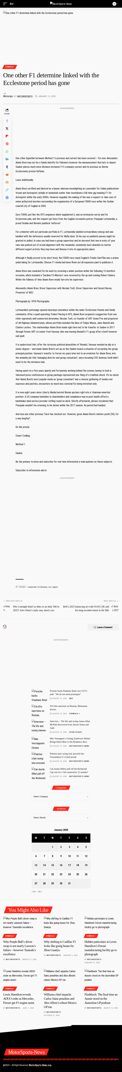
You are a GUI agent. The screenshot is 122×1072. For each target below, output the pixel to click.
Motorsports (25, 96)
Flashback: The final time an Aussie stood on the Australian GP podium (101, 998)
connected (31, 587)
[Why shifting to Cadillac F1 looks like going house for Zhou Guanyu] (61, 926)
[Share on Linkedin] (7, 159)
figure (55, 587)
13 (36, 865)
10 (69, 856)
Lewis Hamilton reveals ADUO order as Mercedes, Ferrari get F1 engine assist (18, 998)
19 (86, 865)
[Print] (7, 197)
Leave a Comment (104, 627)
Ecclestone (42, 587)
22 (52, 874)
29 (52, 883)
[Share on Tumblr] (7, 167)
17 (69, 865)
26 (86, 874)
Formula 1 (9, 67)
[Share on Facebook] (7, 121)
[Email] (7, 182)
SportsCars (75, 732)
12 (86, 856)
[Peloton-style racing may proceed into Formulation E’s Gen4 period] (39, 758)
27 (36, 883)
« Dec (34, 891)
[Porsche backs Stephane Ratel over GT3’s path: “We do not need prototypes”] (39, 695)
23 (61, 874)
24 (69, 874)
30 (61, 883)
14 (44, 865)
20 (36, 874)
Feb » (40, 891)
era (49, 587)
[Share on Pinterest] (7, 144)
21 (44, 874)
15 (52, 865)
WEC (71, 698)
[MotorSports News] (61, 4)
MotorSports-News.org (40, 1065)
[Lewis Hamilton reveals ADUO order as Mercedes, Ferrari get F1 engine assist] (20, 979)
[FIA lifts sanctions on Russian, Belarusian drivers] (39, 710)
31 (69, 883)
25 (77, 874)
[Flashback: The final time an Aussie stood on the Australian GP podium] (102, 979)
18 (77, 865)
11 (77, 856)
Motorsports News (79, 746)
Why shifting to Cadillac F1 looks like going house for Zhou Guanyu (60, 946)
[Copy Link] (7, 190)
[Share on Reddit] (7, 174)
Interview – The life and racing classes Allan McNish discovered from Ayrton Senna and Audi (70, 724)
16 (61, 865)
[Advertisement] (67, 131)
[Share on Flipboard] (7, 136)
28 (44, 883)
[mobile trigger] (6, 4)
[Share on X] (7, 128)
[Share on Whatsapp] (7, 151)
